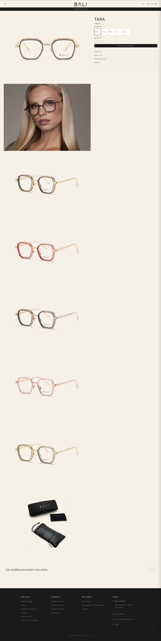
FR (143, 4)
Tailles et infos (98, 55)
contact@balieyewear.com (124, 619)
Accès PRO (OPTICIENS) (29, 620)
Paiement (97, 62)
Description (97, 51)
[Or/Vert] (126, 32)
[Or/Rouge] (105, 32)
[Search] (148, 4)
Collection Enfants (57, 609)
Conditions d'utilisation (29, 609)
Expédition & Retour (100, 58)
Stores (23, 605)
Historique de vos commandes (92, 605)
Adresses (85, 609)
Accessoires (55, 613)
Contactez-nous (26, 616)
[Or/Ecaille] (97, 32)
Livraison (24, 613)
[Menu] (5, 4)
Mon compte (86, 601)
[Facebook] (113, 625)
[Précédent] (149, 569)
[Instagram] (117, 625)
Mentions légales (27, 601)
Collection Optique (58, 601)
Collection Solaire (57, 605)
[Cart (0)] (156, 4)
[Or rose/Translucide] (119, 32)
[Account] (152, 4)
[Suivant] (153, 569)
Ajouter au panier (125, 45)
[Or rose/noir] (112, 32)
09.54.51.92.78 (119, 614)
